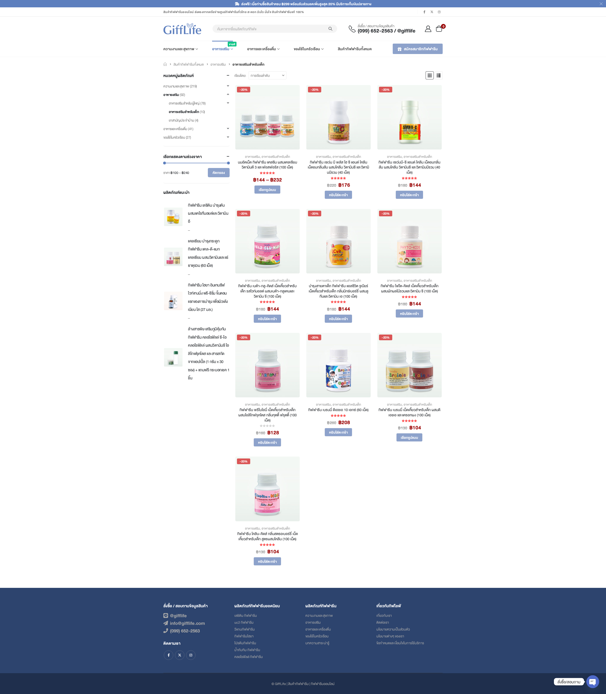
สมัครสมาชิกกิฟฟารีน (421, 49)
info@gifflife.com (187, 622)
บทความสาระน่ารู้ (317, 642)
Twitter (179, 655)
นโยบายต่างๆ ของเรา (390, 636)
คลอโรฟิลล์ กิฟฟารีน (248, 656)
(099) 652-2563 (185, 630)
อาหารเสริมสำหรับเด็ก (276, 156)
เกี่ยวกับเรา (384, 615)
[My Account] (428, 29)
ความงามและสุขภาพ (178, 49)
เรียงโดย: (240, 75)
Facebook (168, 655)
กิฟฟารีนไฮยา (244, 636)
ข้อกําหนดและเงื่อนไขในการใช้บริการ (400, 642)
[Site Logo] (182, 28)
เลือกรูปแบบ (267, 189)
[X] (432, 12)
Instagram (191, 655)
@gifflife (178, 615)
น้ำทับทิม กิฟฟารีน (247, 649)
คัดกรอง (219, 172)
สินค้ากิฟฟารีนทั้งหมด (355, 49)
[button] (430, 75)
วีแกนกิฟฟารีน (244, 629)
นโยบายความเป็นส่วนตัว (393, 629)
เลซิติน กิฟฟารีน (245, 615)
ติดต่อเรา (382, 622)
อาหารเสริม (222, 47)
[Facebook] (424, 12)
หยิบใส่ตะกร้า (338, 194)
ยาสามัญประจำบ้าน (181, 120)
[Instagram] (439, 12)
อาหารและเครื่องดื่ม (261, 49)
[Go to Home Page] (165, 64)
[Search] (330, 29)
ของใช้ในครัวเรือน (307, 49)
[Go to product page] (173, 217)
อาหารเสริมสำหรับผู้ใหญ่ (184, 103)
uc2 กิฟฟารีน (244, 622)
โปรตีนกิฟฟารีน (245, 642)
